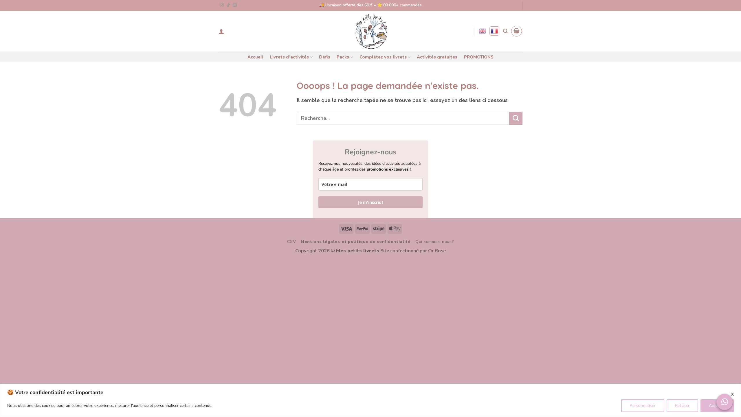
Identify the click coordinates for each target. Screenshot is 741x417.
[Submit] (515, 118)
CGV (291, 241)
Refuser (682, 405)
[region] (370, 400)
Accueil (255, 57)
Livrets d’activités (289, 57)
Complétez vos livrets (383, 57)
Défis (324, 57)
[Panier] (516, 31)
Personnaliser (643, 405)
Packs (343, 57)
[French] (494, 31)
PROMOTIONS (479, 57)
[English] (482, 31)
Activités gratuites (437, 57)
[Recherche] (505, 31)
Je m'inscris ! (370, 202)
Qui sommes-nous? (434, 241)
